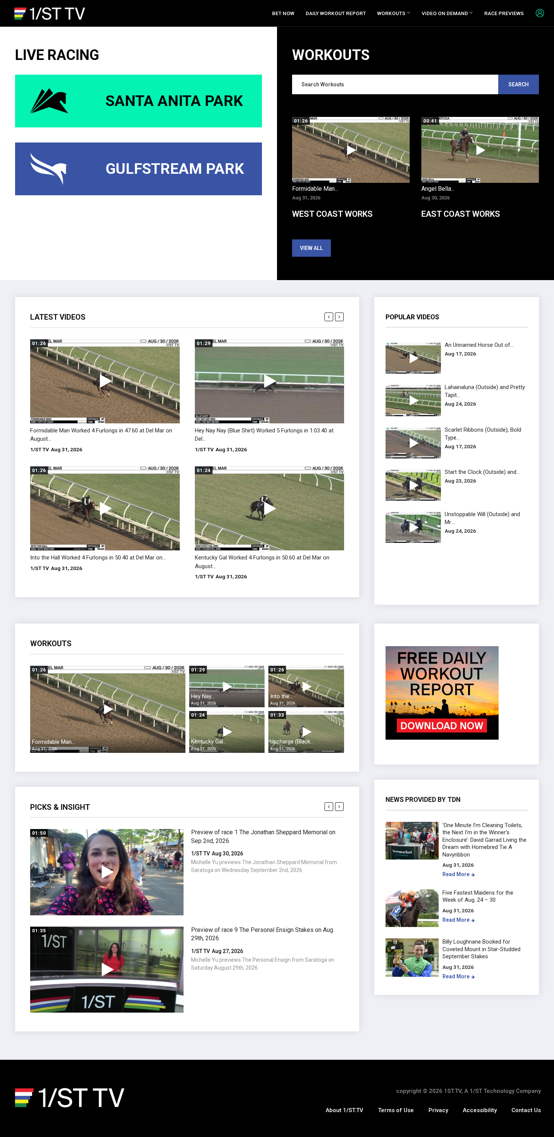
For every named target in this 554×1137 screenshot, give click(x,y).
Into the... (281, 696)
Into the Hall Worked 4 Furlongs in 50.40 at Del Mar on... (98, 557)
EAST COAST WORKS (460, 214)
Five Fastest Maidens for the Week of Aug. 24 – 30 (477, 896)
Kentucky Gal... (208, 741)
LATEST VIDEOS (58, 317)
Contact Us (526, 1110)
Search (518, 84)
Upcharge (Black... (292, 741)
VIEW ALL (311, 248)
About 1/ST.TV (344, 1110)
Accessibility (480, 1110)
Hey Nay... (202, 696)
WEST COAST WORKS (332, 214)
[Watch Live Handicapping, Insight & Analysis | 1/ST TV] (49, 13)
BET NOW (283, 13)
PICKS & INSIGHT (60, 807)
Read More (456, 874)
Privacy (438, 1110)
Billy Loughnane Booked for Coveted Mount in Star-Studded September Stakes (481, 949)
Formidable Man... (315, 188)
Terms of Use (396, 1110)
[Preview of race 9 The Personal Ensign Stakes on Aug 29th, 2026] (107, 970)
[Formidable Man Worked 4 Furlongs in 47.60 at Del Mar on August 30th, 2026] (105, 381)
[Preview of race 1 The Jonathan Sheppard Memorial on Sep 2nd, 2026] (107, 872)
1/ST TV (39, 449)
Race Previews (504, 13)
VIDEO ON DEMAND (445, 13)
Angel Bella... (438, 188)
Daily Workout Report (336, 13)
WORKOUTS (51, 643)
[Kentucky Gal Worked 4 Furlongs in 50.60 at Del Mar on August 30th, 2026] (269, 508)
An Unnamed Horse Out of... (479, 345)
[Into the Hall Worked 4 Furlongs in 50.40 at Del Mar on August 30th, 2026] (105, 508)
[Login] (537, 13)
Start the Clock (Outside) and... (482, 472)
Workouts (392, 13)
